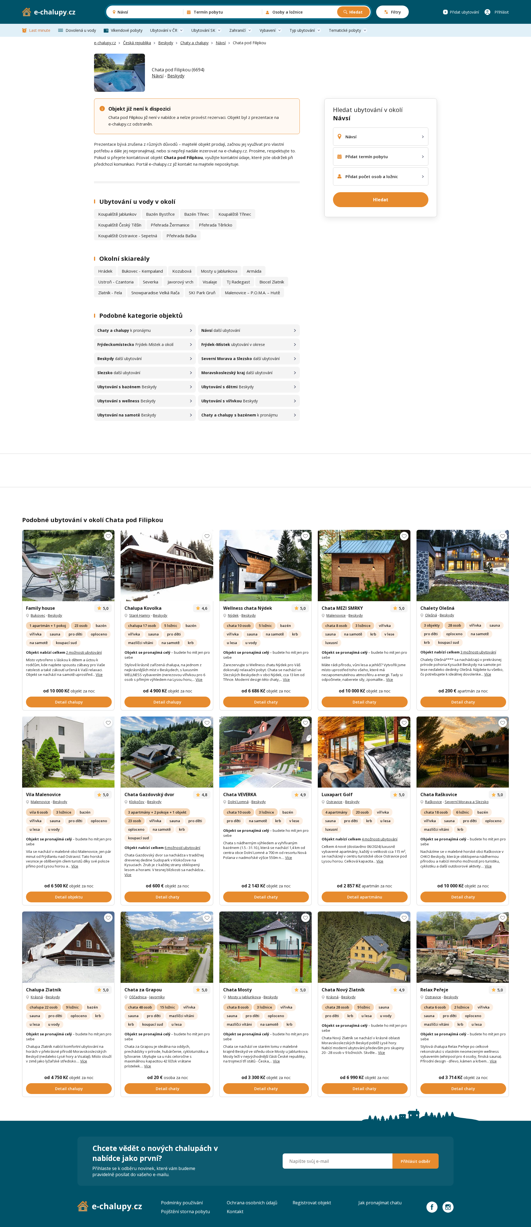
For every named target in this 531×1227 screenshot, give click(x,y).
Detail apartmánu (364, 897)
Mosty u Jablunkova (219, 271)
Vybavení (267, 30)
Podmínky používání (182, 1203)
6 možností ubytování (182, 847)
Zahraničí (237, 30)
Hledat (356, 12)
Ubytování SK (203, 30)
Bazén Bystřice (160, 214)
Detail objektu (69, 897)
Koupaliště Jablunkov (117, 214)
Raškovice (433, 801)
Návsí (221, 42)
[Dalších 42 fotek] (167, 565)
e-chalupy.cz (105, 42)
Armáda (254, 271)
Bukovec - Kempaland (142, 271)
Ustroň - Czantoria (116, 282)
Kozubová (181, 271)
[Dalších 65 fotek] (167, 752)
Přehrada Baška (181, 235)
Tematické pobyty (345, 30)
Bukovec (38, 615)
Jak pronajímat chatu (380, 1203)
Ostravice (334, 801)
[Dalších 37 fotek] (364, 947)
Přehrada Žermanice (170, 225)
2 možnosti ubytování (84, 652)
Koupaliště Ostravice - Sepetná (127, 235)
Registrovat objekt (312, 1203)
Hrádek (105, 271)
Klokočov (136, 801)
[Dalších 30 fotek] (265, 752)
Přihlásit (501, 12)
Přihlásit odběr (415, 1161)
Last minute (39, 30)
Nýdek (233, 615)
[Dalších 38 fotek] (68, 565)
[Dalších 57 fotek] (463, 947)
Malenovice (336, 615)
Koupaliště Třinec (234, 214)
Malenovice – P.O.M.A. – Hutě (252, 292)
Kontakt (235, 1211)
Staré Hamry (139, 615)
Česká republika (137, 42)
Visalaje (210, 282)
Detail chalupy (69, 702)
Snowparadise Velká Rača (155, 292)
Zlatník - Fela (110, 292)
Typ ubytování (302, 30)
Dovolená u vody (81, 30)
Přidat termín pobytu (366, 156)
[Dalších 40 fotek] (364, 752)
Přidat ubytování (464, 12)
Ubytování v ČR (163, 30)
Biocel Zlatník (271, 282)
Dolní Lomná (238, 801)
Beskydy (165, 42)
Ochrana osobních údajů (252, 1203)
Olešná (431, 615)
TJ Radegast (238, 282)
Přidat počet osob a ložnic (371, 176)
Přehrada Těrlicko (215, 225)
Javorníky (157, 996)
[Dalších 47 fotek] (463, 565)
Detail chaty (266, 702)
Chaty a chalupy (194, 42)
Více (99, 674)
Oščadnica (138, 996)
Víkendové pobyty (126, 30)
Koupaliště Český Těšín (119, 225)
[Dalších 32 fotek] (265, 565)
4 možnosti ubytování (379, 839)
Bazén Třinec (196, 214)
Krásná (37, 996)
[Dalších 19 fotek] (68, 752)
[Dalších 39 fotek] (364, 565)
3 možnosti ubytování (478, 652)
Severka (150, 282)
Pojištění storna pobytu (185, 1211)
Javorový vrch (180, 282)
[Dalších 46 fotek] (68, 947)
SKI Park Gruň (202, 292)
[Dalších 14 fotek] (463, 752)
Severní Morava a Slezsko (467, 801)
